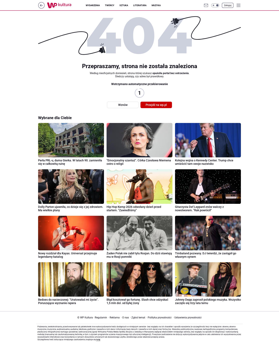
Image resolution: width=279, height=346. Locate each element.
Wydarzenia (93, 5)
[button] (215, 5)
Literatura (139, 5)
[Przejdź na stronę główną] (41, 7)
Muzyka (156, 5)
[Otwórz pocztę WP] (206, 5)
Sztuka (123, 5)
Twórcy (109, 5)
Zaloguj (227, 5)
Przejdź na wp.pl (156, 105)
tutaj (98, 339)
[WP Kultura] (66, 5)
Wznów (123, 105)
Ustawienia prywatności (187, 317)
